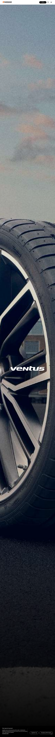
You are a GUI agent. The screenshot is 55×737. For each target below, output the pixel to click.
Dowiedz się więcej (5, 733)
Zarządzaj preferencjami (46, 732)
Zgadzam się (34, 732)
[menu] (51, 2)
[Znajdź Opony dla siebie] (48, 2)
